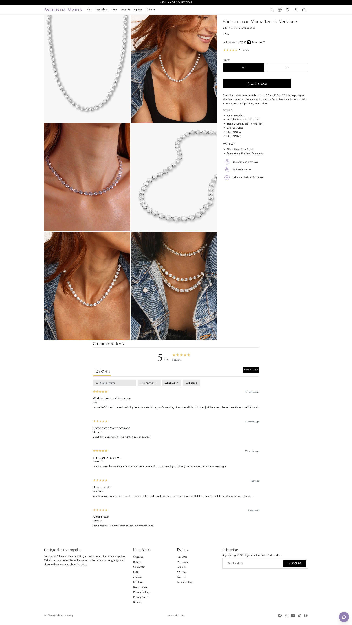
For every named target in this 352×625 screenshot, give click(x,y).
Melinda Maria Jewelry (62, 615)
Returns (137, 562)
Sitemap (137, 602)
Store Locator (140, 587)
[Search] (272, 10)
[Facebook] (280, 615)
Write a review (251, 369)
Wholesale (182, 562)
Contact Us (139, 567)
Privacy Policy (140, 597)
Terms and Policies (176, 615)
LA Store (137, 582)
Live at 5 (181, 577)
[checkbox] (191, 383)
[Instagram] (286, 615)
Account (137, 577)
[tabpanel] (176, 456)
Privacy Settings (141, 592)
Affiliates (181, 567)
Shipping (138, 557)
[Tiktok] (299, 615)
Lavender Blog (184, 582)
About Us (182, 557)
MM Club (182, 572)
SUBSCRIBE (294, 563)
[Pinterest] (306, 615)
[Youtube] (293, 615)
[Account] (296, 10)
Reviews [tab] (102, 371)
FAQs (136, 572)
